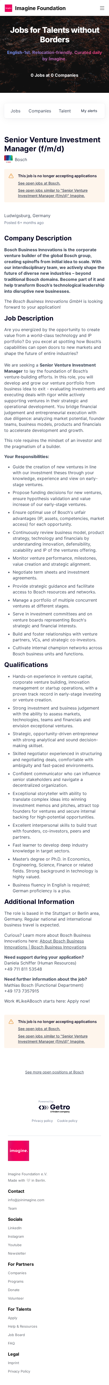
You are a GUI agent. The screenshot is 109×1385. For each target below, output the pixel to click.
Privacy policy (42, 1121)
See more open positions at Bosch (54, 1072)
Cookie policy (67, 1121)
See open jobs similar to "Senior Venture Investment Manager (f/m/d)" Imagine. (53, 193)
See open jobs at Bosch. (39, 183)
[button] (8, 8)
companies (40, 110)
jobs (15, 110)
